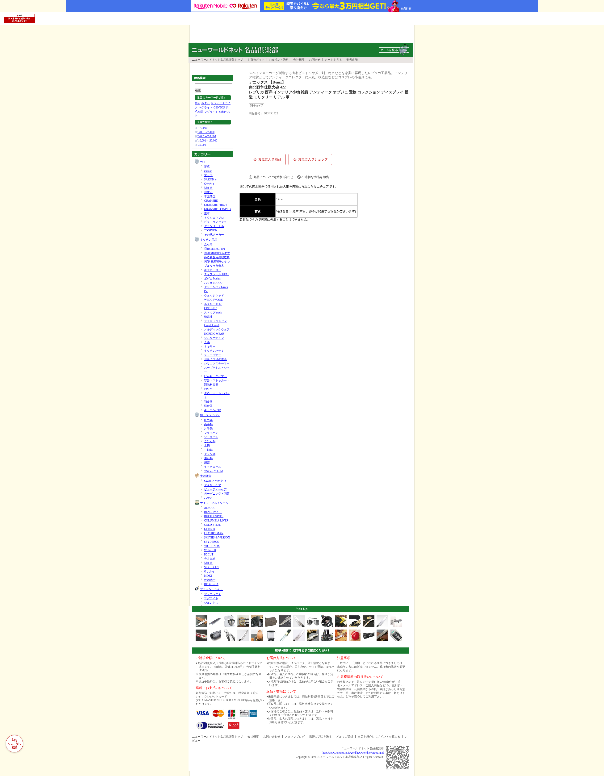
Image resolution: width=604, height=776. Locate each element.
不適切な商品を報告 (315, 177)
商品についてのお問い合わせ (273, 177)
